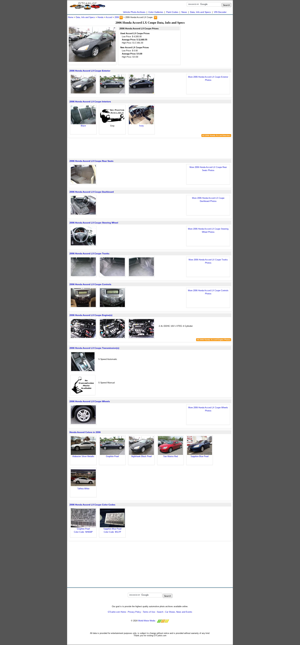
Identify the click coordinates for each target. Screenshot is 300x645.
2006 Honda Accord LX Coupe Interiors (90, 101)
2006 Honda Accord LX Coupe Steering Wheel (94, 222)
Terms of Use (149, 612)
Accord (109, 17)
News (184, 12)
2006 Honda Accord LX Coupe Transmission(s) (94, 348)
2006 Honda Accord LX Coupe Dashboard (92, 192)
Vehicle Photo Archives (134, 12)
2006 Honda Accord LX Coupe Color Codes (92, 504)
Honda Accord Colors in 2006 (85, 432)
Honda (100, 17)
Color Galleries (155, 12)
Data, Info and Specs (200, 12)
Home (70, 17)
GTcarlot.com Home (117, 612)
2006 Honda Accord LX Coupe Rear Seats (91, 161)
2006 (117, 17)
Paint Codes (172, 12)
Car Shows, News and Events (178, 612)
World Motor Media (146, 620)
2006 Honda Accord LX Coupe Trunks (89, 253)
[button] (121, 17)
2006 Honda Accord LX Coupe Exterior (90, 70)
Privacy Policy (134, 612)
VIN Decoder (220, 12)
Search (160, 612)
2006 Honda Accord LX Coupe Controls (90, 284)
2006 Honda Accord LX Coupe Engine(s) (91, 315)
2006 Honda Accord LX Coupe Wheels (90, 401)
